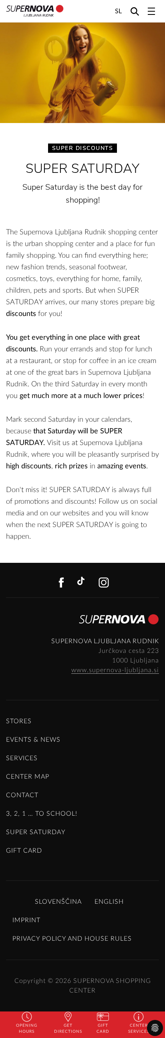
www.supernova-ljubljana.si (115, 670)
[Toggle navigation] (151, 11)
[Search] (135, 11)
